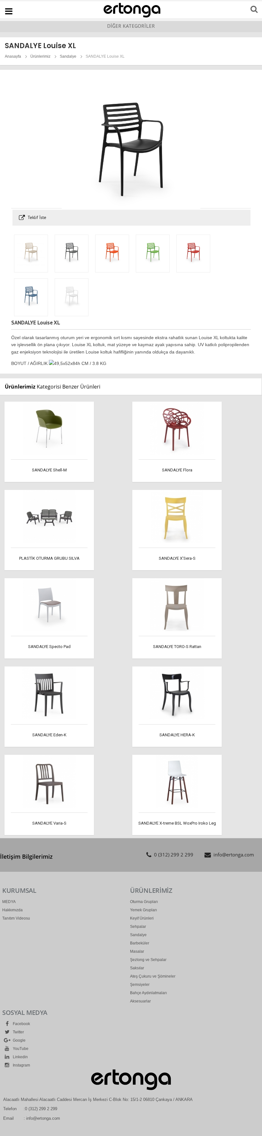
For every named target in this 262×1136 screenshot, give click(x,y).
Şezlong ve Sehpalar (148, 960)
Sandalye (68, 56)
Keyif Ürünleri (142, 918)
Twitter (18, 1032)
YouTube (20, 1048)
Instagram (21, 1065)
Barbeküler (139, 943)
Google (19, 1040)
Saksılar (137, 968)
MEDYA (9, 901)
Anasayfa (13, 56)
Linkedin (20, 1057)
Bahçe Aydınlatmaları (148, 993)
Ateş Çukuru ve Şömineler (152, 976)
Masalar (137, 951)
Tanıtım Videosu (16, 918)
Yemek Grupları (143, 910)
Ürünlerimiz (40, 56)
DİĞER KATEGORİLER (131, 26)
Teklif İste (36, 217)
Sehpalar (138, 926)
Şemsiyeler (140, 984)
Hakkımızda (12, 910)
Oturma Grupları (144, 901)
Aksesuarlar (140, 1001)
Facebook (21, 1024)
